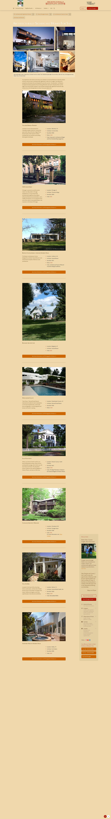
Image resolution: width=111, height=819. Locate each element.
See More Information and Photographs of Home (43, 144)
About (82, 8)
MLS (51, 8)
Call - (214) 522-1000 (89, 649)
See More (83, 568)
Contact (92, 8)
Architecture (38, 8)
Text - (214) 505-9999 (89, 652)
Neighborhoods (28, 8)
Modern (46, 8)
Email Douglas (87, 656)
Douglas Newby (84, 536)
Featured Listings (19, 8)
